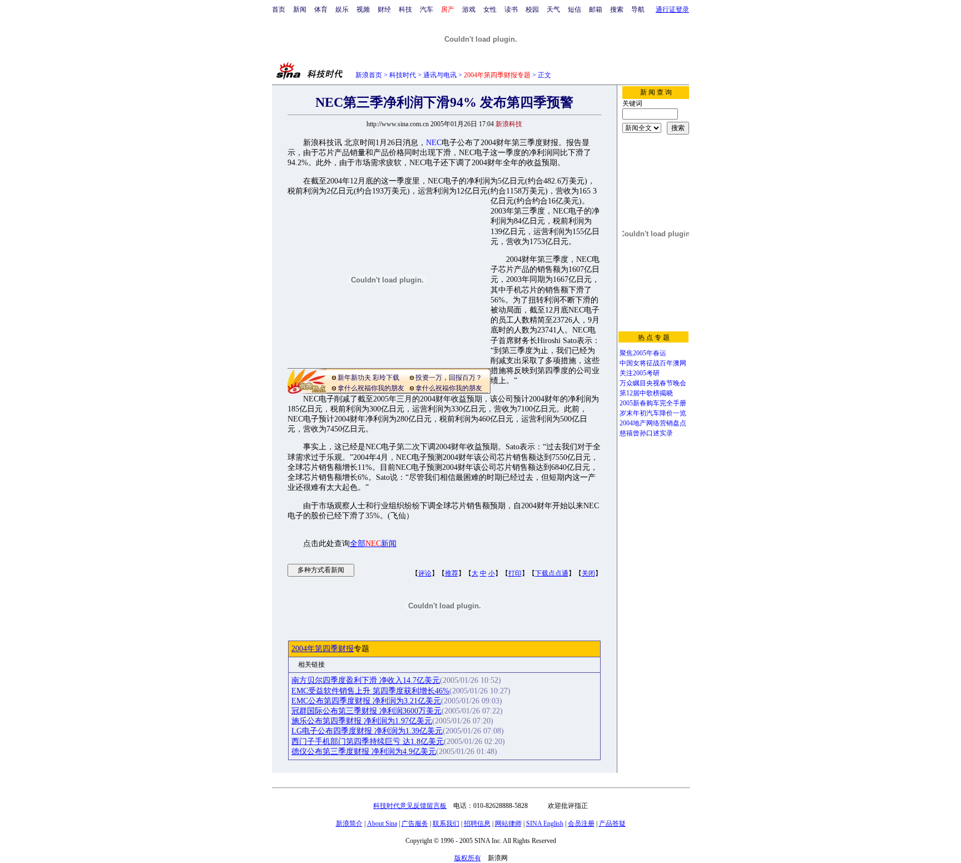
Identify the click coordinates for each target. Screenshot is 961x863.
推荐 (451, 573)
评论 (425, 573)
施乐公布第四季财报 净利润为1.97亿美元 (361, 721)
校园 (532, 9)
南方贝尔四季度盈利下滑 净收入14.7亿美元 (365, 680)
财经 (384, 9)
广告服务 (415, 823)
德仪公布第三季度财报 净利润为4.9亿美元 (363, 751)
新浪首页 (368, 75)
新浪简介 (349, 823)
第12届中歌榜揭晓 (646, 393)
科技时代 (402, 75)
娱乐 (342, 9)
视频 (363, 9)
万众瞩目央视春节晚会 (653, 383)
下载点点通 (551, 573)
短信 (574, 9)
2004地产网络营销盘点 (653, 423)
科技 (405, 9)
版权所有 (467, 858)
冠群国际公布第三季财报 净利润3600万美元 (366, 711)
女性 (490, 9)
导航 (638, 9)
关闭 (588, 573)
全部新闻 (373, 543)
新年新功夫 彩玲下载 (368, 377)
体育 (321, 9)
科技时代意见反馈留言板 (410, 806)
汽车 (426, 9)
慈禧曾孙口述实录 (646, 433)
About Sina (382, 823)
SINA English (544, 823)
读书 (511, 9)
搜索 (616, 9)
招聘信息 (477, 823)
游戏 (468, 9)
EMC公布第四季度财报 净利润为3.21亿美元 (366, 701)
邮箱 (595, 9)
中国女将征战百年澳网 (653, 363)
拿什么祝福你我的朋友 (371, 388)
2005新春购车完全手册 (653, 403)
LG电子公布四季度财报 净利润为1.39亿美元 (367, 731)
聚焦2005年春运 (643, 353)
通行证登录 (672, 9)
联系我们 (446, 823)
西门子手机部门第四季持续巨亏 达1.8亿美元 (367, 741)
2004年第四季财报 (322, 648)
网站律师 (508, 823)
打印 (515, 573)
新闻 (299, 9)
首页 (278, 9)
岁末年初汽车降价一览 (653, 413)
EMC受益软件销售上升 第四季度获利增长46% (370, 691)
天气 (553, 9)
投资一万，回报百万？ (448, 377)
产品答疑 (612, 823)
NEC (434, 142)
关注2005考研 (640, 373)
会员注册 (581, 823)
